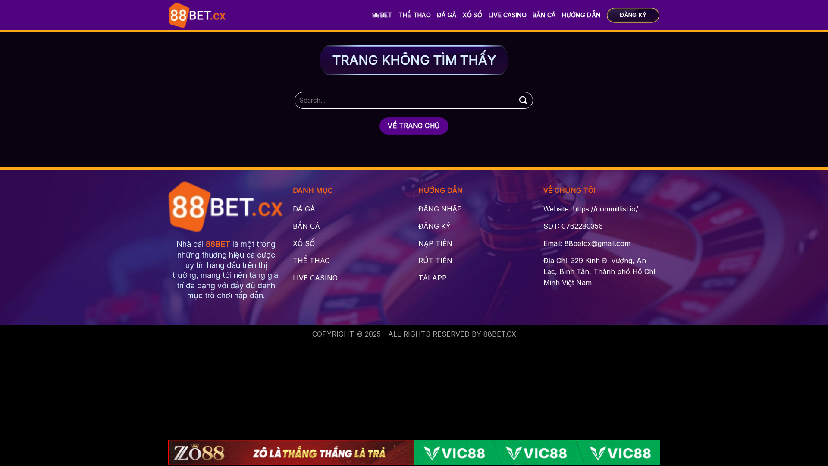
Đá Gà (446, 15)
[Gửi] (523, 100)
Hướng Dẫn (581, 15)
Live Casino (508, 15)
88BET (382, 15)
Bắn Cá (544, 15)
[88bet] (197, 15)
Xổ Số (472, 15)
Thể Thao (414, 15)
